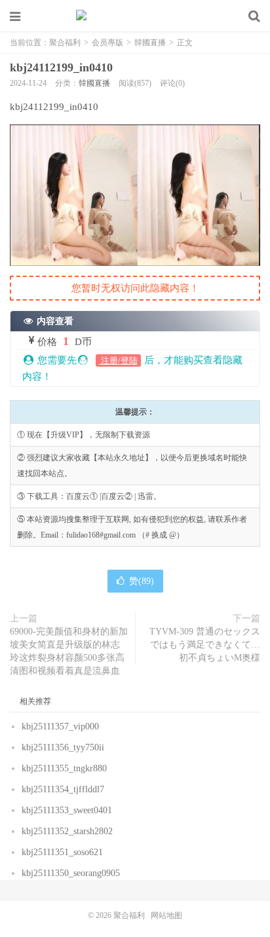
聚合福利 (135, 16)
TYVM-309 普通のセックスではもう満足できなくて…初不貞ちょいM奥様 (204, 645)
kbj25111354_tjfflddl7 (63, 789)
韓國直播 (150, 42)
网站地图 (166, 915)
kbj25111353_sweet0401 (67, 810)
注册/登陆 (118, 360)
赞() (141, 581)
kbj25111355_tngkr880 (64, 768)
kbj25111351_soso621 (62, 852)
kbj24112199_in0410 (61, 67)
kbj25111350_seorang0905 (71, 873)
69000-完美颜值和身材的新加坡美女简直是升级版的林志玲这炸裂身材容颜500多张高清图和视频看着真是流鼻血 (69, 651)
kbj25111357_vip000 (60, 726)
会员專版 (107, 42)
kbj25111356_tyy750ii (63, 747)
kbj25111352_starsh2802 (67, 831)
